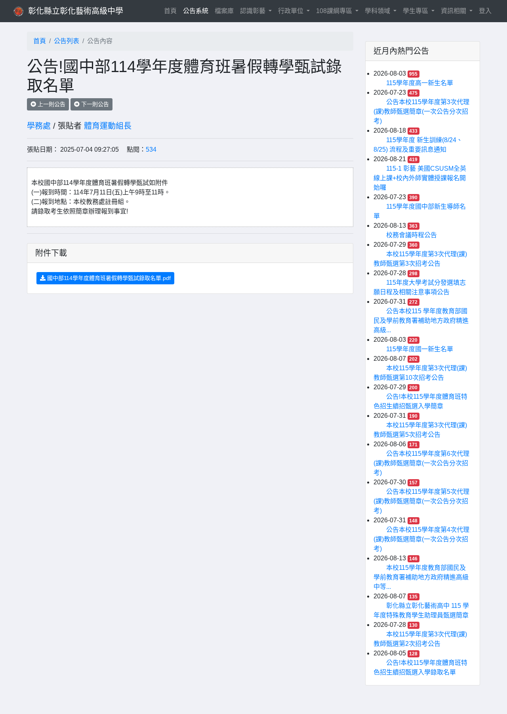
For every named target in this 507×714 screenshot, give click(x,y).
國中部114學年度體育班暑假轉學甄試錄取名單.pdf (108, 278)
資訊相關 (454, 11)
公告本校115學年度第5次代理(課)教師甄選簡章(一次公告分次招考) (421, 501)
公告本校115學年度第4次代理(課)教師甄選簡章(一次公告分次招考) (421, 539)
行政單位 (291, 11)
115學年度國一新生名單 (419, 349)
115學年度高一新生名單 (419, 83)
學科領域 (378, 11)
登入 (485, 11)
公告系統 (195, 11)
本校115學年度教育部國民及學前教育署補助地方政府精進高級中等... (421, 577)
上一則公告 (50, 104)
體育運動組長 (108, 126)
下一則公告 (94, 104)
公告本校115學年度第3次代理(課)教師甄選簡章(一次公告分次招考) (421, 111)
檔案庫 (224, 11)
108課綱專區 (335, 11)
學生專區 (416, 11)
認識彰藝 (253, 11)
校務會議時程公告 (411, 235)
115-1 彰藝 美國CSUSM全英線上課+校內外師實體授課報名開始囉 (420, 178)
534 (151, 149)
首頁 (172, 10)
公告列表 (66, 41)
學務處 (39, 126)
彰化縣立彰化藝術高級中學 (75, 11)
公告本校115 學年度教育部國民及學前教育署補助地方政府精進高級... (421, 320)
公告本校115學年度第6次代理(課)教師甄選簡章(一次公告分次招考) (421, 463)
